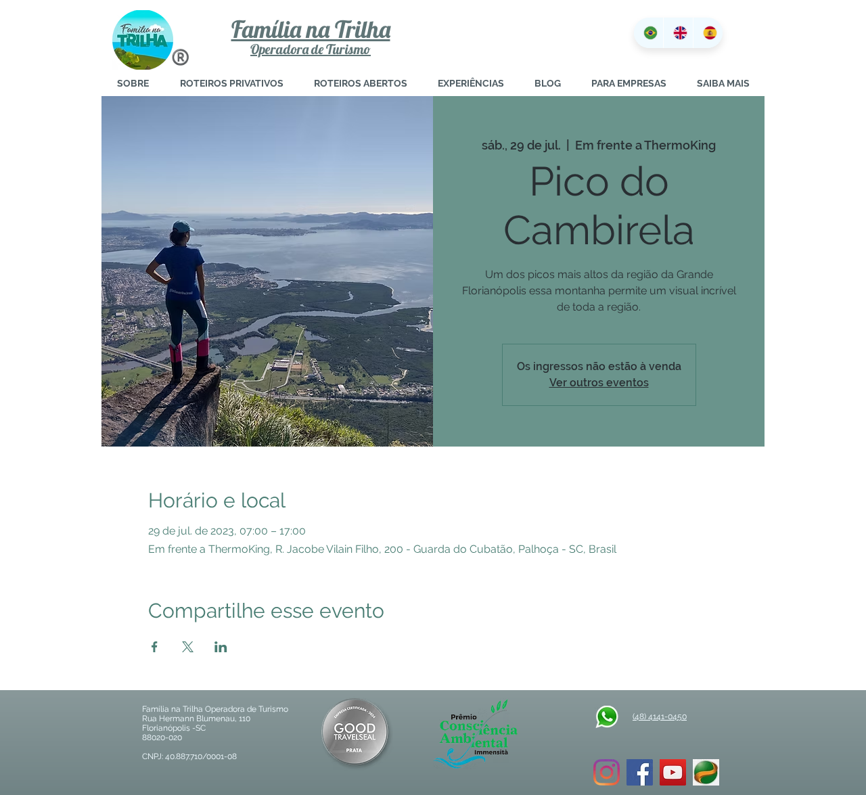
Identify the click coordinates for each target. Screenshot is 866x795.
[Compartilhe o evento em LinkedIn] (220, 646)
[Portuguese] (648, 33)
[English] (678, 33)
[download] (706, 772)
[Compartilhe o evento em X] (187, 646)
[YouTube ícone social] (673, 772)
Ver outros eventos (599, 382)
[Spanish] (708, 33)
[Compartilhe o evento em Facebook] (154, 646)
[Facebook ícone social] (639, 772)
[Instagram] (606, 772)
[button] (723, 83)
